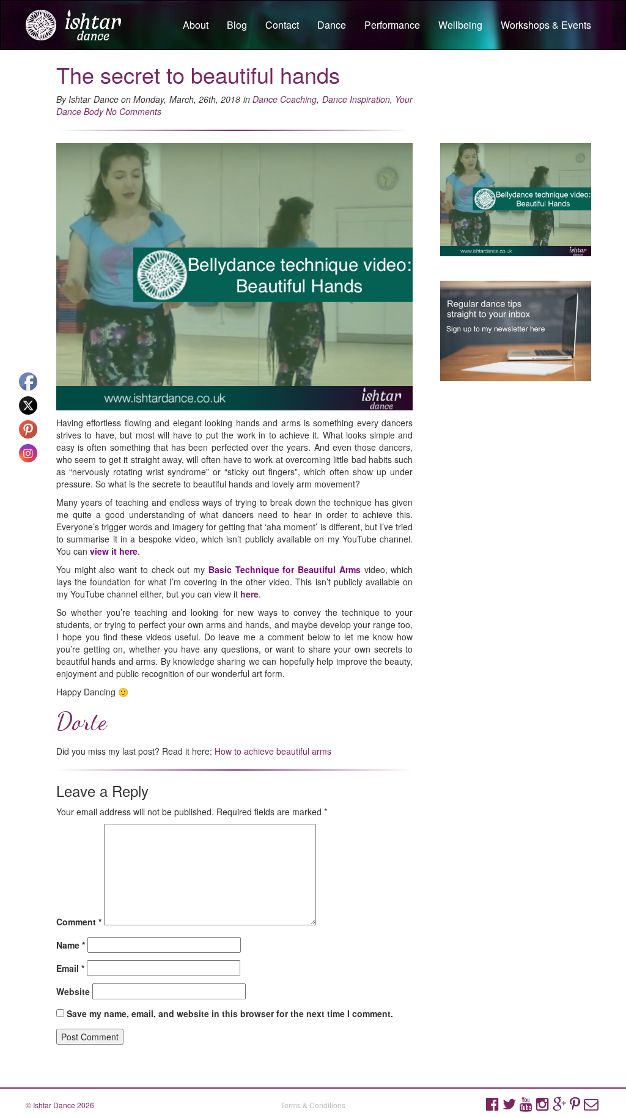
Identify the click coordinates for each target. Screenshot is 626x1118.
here (249, 594)
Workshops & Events (546, 25)
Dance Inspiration (356, 99)
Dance (331, 25)
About (195, 25)
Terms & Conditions (313, 1105)
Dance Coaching (284, 99)
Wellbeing (460, 25)
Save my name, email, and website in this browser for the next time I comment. (230, 1013)
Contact (282, 25)
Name (70, 945)
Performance (392, 25)
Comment (78, 922)
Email (70, 968)
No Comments (133, 111)
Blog (237, 25)
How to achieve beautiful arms (273, 751)
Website (73, 991)
